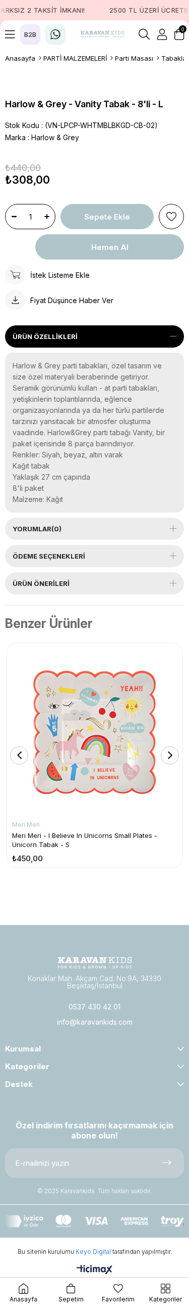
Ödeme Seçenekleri (49, 556)
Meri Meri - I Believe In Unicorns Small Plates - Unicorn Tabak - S (84, 840)
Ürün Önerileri (41, 583)
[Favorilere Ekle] (171, 216)
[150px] (95, 962)
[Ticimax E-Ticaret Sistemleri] (94, 1270)
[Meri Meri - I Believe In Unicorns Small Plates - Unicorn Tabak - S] (94, 731)
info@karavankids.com (95, 1022)
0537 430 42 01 (94, 1006)
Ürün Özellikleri (45, 336)
